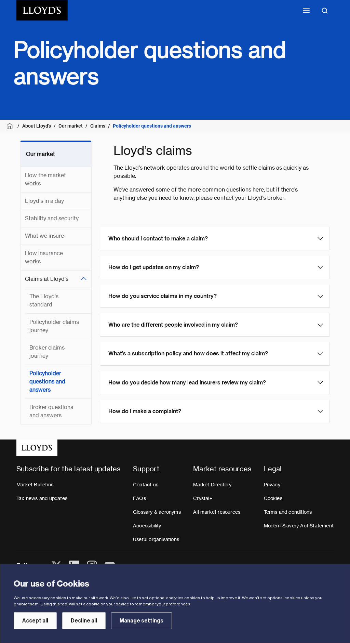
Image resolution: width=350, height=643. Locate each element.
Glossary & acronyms (157, 512)
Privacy (272, 485)
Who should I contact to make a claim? (158, 238)
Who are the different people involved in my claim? (173, 324)
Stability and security (52, 218)
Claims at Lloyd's (46, 279)
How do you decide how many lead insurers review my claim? (187, 382)
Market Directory (212, 485)
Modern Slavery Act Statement (299, 526)
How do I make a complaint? (144, 411)
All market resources (216, 512)
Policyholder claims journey (54, 326)
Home (11, 126)
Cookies (273, 498)
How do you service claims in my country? (162, 296)
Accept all (35, 621)
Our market (70, 126)
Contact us (145, 485)
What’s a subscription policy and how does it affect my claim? (188, 353)
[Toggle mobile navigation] (306, 10)
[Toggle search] (325, 10)
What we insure (44, 235)
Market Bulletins (34, 485)
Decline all (84, 621)
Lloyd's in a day (44, 201)
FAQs (139, 498)
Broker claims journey (47, 351)
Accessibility (147, 526)
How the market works (45, 179)
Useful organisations (156, 539)
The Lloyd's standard (43, 300)
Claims (97, 126)
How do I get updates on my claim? (153, 267)
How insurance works (44, 257)
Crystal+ (202, 498)
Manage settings (141, 621)
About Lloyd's (36, 126)
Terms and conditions (288, 512)
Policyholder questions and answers (47, 381)
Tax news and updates (41, 498)
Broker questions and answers (51, 411)
